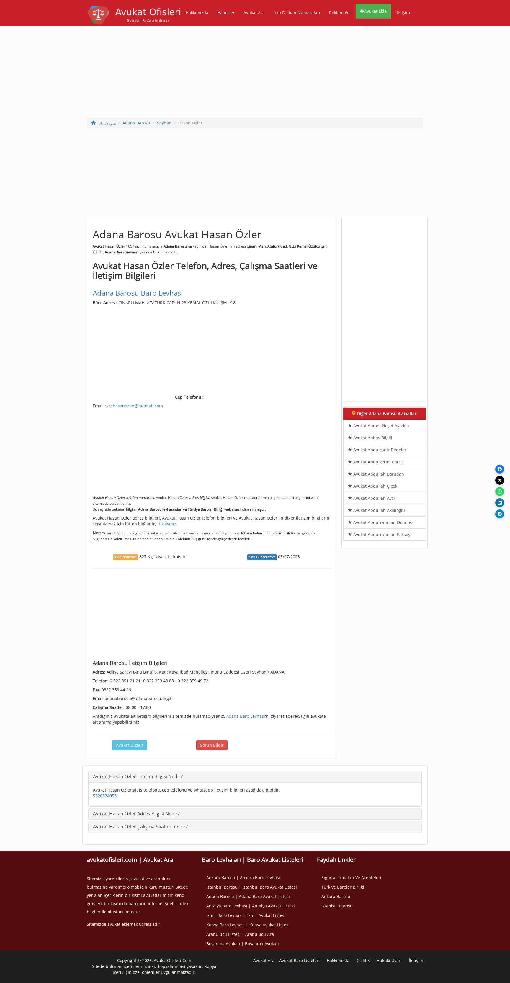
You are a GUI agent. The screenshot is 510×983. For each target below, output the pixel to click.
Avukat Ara (254, 12)
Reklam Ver (340, 12)
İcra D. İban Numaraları (297, 12)
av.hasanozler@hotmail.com (135, 406)
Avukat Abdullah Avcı (373, 498)
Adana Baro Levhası (245, 716)
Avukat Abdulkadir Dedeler (379, 450)
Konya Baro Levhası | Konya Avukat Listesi (248, 925)
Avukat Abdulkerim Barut (377, 462)
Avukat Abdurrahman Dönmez (382, 522)
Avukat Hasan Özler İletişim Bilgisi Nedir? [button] (138, 776)
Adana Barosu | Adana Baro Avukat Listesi (248, 896)
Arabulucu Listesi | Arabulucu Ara (240, 934)
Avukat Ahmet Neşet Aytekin (380, 425)
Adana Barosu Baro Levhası (138, 293)
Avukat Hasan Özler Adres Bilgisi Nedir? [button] (136, 813)
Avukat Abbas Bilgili (372, 437)
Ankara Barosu (335, 896)
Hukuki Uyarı (389, 960)
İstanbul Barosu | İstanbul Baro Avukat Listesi (251, 887)
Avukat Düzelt (129, 745)
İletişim (402, 12)
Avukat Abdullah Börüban (378, 474)
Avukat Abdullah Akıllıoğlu (378, 510)
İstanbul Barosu (337, 906)
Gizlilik (363, 960)
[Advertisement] (255, 73)
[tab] (255, 776)
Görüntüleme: (125, 557)
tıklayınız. (168, 524)
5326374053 (105, 796)
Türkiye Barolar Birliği (342, 887)
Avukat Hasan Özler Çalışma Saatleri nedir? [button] (140, 826)
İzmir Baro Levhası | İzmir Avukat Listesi (245, 915)
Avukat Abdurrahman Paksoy (381, 534)
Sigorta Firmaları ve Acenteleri (351, 877)
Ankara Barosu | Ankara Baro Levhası (243, 877)
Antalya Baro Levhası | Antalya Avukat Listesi (250, 906)
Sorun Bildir (212, 745)
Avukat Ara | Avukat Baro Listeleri (286, 960)
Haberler (226, 12)
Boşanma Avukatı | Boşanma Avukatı (242, 943)
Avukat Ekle (375, 11)
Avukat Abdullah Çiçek (374, 486)
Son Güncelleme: (262, 557)
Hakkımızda (197, 12)
